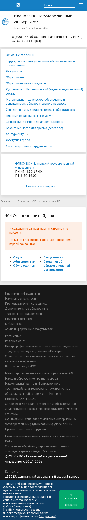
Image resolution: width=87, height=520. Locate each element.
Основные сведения (20, 55)
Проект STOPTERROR (20, 399)
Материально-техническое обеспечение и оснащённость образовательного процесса (36, 101)
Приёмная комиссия (18, 319)
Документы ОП (26, 201)
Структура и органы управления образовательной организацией (40, 63)
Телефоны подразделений (23, 314)
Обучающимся (24, 265)
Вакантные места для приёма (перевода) (34, 128)
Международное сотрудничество (29, 146)
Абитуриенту (15, 134)
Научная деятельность (21, 298)
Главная (6, 201)
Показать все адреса (40, 186)
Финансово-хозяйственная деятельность (34, 122)
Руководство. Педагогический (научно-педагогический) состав (44, 91)
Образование (15, 77)
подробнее (22, 506)
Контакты (12, 471)
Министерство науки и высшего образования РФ (39, 373)
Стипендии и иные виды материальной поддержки (41, 109)
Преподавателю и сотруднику (26, 303)
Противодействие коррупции (25, 429)
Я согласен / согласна (71, 500)
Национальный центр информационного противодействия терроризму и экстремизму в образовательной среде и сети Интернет (37, 388)
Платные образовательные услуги (29, 116)
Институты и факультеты (22, 293)
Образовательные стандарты (26, 83)
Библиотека (13, 324)
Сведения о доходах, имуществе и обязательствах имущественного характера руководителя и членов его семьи (41, 409)
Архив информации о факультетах (29, 329)
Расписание (13, 336)
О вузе (18, 257)
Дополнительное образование (26, 308)
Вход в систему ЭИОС (20, 366)
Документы (14, 71)
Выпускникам (54, 257)
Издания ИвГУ (15, 341)
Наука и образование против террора (31, 378)
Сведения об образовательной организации (57, 265)
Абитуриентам (24, 261)
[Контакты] (18, 5)
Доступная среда (18, 140)
